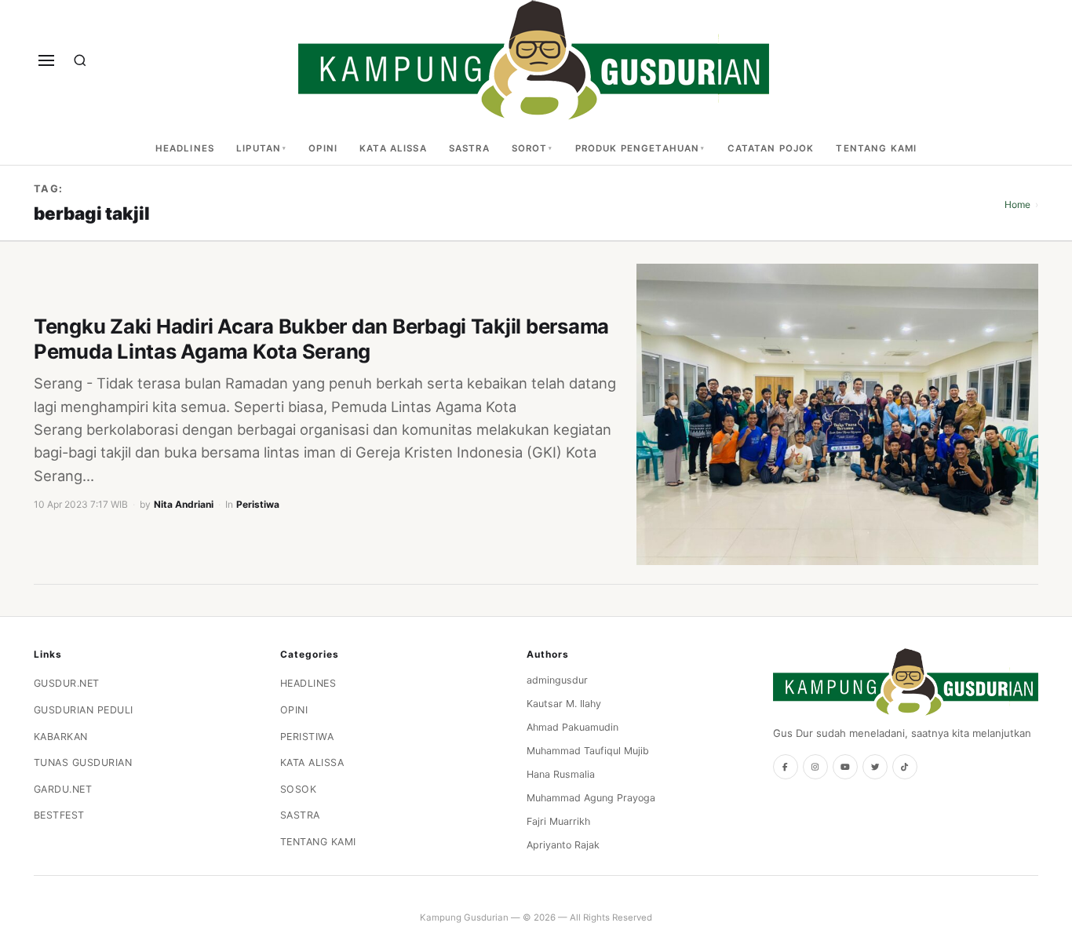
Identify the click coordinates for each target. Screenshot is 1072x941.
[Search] (80, 60)
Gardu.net (63, 789)
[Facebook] (785, 766)
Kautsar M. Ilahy (564, 703)
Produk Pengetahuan (637, 148)
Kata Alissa (393, 148)
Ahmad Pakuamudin (572, 727)
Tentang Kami (876, 148)
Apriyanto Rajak (563, 845)
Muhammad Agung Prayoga (591, 798)
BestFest (59, 815)
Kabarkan (61, 736)
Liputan (258, 148)
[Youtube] (845, 766)
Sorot (530, 148)
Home (1017, 204)
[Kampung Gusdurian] (533, 60)
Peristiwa (257, 504)
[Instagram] (815, 766)
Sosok (298, 789)
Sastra (469, 148)
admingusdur (557, 680)
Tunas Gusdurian (83, 762)
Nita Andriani (183, 504)
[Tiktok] (904, 766)
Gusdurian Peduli (83, 710)
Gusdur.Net (67, 683)
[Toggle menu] (46, 60)
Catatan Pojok (771, 148)
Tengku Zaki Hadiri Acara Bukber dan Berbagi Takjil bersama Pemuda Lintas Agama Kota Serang (321, 338)
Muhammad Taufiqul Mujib (588, 751)
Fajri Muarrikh (558, 821)
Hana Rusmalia (561, 774)
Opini (322, 148)
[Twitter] (875, 766)
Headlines (184, 148)
